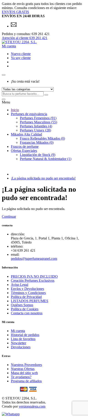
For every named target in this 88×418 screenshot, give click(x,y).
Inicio (15, 110)
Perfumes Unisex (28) (35, 130)
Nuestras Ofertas (23, 369)
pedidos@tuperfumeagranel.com (34, 258)
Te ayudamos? (21, 377)
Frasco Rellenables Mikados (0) (42, 138)
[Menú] (3, 99)
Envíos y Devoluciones (27, 289)
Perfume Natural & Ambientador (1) (45, 159)
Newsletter (18, 343)
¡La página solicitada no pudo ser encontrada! (43, 178)
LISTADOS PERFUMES (29, 301)
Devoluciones (20, 347)
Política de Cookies (24, 309)
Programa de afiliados (26, 381)
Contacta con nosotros (26, 313)
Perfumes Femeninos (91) (38, 118)
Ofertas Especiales (24, 151)
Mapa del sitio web (24, 373)
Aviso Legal (19, 285)
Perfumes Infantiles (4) (36, 126)
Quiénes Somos (22, 305)
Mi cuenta (18, 331)
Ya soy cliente (21, 58)
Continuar (9, 216)
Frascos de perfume (25, 146)
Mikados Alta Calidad (26, 134)
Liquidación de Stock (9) (37, 155)
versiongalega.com (32, 406)
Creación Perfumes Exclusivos (32, 280)
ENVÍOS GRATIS (15, 12)
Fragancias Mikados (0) (36, 142)
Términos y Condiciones (28, 293)
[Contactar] (13, 26)
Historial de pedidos (25, 335)
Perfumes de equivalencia (29, 114)
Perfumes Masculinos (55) (38, 122)
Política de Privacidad (26, 297)
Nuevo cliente (21, 54)
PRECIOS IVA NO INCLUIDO (34, 276)
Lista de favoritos (23, 339)
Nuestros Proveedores (26, 365)
